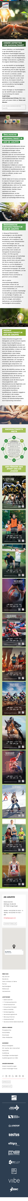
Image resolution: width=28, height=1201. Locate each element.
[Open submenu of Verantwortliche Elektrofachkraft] (3, 1022)
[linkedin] (9, 1076)
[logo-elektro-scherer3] (14, 1151)
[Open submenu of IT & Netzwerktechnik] (3, 1002)
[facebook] (20, 1076)
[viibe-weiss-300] (14, 1178)
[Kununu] (6, 1076)
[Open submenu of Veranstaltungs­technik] (3, 1014)
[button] (14, 946)
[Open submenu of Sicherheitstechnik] (3, 1004)
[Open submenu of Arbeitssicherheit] (3, 1019)
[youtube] (16, 1076)
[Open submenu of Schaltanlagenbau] (3, 1012)
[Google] (13, 1076)
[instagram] (23, 1076)
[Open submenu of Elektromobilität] (3, 1009)
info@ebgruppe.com (10, 918)
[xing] (3, 1076)
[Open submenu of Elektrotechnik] (3, 1000)
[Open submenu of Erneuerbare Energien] (3, 1007)
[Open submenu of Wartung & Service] (3, 1017)
